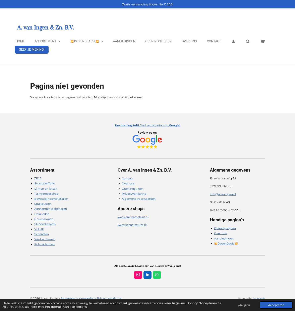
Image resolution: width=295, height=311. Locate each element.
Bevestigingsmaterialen (51, 199)
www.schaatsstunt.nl (132, 225)
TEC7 (37, 178)
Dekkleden (41, 214)
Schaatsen (41, 234)
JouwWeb (259, 298)
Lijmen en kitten (45, 188)
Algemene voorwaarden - (79, 298)
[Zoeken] (248, 41)
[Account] (233, 41)
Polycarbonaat (44, 244)
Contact (127, 178)
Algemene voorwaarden (139, 199)
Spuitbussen (43, 204)
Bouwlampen (43, 219)
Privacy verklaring (109, 298)
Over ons (128, 183)
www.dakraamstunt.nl (133, 217)
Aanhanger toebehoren (50, 209)
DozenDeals (226, 243)
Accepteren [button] (276, 305)
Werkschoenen (44, 239)
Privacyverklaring (134, 193)
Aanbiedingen (224, 238)
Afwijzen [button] (244, 305)
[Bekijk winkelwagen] (262, 41)
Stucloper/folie (44, 183)
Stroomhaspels (45, 224)
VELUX (39, 229)
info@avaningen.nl (223, 194)
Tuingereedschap (46, 193)
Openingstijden (132, 188)
